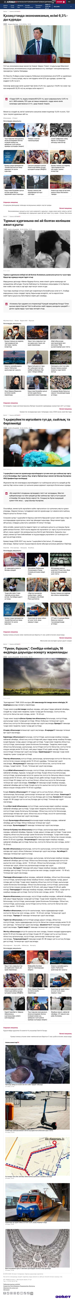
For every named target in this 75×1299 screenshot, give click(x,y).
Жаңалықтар (14, 2)
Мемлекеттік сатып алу (10, 1288)
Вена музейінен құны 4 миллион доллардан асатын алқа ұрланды (28, 1268)
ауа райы (17, 945)
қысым (32, 320)
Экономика (7, 118)
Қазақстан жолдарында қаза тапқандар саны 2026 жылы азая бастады (46, 412)
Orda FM (54, 2)
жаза (17, 320)
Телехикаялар (32, 2)
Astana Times (5, 6)
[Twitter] (8, 1293)
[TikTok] (25, 1293)
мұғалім (6, 547)
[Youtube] (21, 1293)
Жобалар (23, 2)
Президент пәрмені (38, 6)
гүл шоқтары (15, 547)
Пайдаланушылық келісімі (11, 1284)
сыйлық (31, 547)
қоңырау (24, 547)
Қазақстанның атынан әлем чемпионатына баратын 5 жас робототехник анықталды (34, 635)
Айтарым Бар (20, 6)
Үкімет (15, 118)
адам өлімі (24, 320)
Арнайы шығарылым (29, 6)
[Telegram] (18, 1293)
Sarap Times (12, 6)
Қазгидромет (8, 945)
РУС (69, 1)
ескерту (33, 945)
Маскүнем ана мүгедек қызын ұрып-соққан (56, 641)
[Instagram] (11, 1293)
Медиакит (6, 1289)
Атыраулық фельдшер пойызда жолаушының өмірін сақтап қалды (27, 205)
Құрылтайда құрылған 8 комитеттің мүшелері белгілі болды (25, 1030)
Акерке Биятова (13, 24)
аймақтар (26, 945)
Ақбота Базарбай (13, 229)
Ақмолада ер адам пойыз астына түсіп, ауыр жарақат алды (26, 1222)
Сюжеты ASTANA (15, 11)
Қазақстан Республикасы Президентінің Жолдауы (19, 1286)
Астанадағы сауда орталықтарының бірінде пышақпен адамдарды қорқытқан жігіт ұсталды (36, 406)
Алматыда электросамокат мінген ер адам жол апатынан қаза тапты (29, 1130)
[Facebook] (4, 1293)
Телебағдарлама (45, 2)
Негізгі (5, 11)
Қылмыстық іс (8, 320)
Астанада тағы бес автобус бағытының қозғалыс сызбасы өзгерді (28, 1176)
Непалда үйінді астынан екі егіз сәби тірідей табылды (24, 1084)
